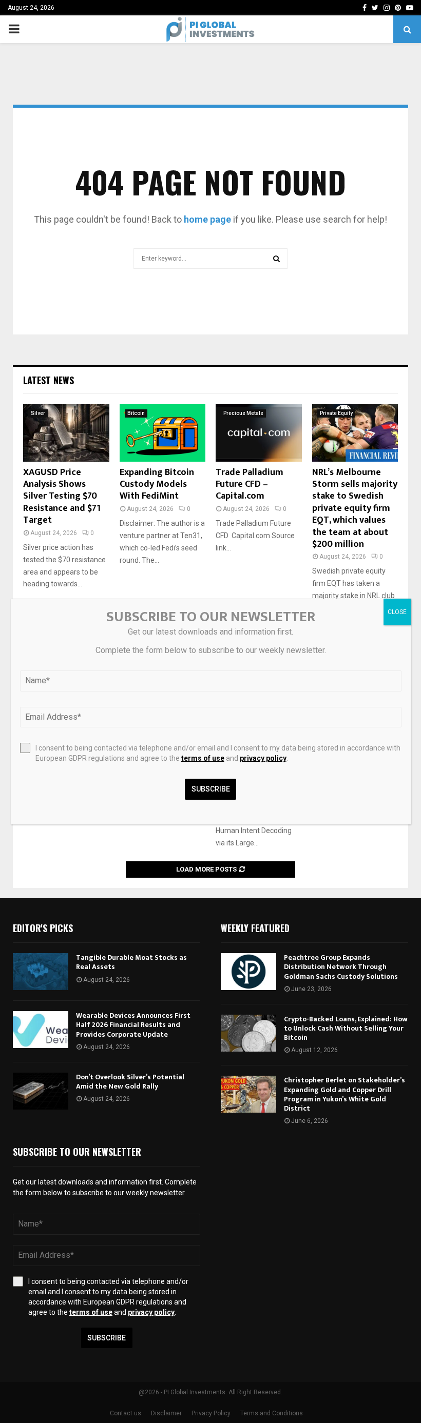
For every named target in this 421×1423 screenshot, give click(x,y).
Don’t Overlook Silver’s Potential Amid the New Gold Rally (130, 1081)
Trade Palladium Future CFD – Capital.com (249, 484)
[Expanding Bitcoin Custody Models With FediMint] (163, 433)
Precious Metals (243, 413)
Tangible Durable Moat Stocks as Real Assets (131, 962)
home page (207, 219)
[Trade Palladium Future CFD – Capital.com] (259, 433)
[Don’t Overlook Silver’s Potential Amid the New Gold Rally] (40, 1091)
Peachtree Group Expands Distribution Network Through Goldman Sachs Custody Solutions (341, 967)
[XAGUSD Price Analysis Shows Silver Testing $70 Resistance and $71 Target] (66, 433)
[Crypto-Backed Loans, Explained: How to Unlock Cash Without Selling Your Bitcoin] (248, 1033)
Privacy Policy (211, 1413)
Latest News (48, 380)
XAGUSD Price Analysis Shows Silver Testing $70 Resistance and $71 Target (62, 496)
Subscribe (106, 1338)
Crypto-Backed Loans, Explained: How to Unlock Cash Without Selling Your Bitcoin (346, 1028)
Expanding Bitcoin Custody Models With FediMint (157, 484)
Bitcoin (136, 413)
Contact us (125, 1413)
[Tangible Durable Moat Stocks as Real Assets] (40, 971)
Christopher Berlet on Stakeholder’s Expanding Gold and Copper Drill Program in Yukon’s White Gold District (344, 1094)
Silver (38, 413)
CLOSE (397, 612)
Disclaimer (166, 1413)
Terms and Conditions (271, 1413)
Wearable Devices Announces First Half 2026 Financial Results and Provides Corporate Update (133, 1025)
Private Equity (336, 413)
